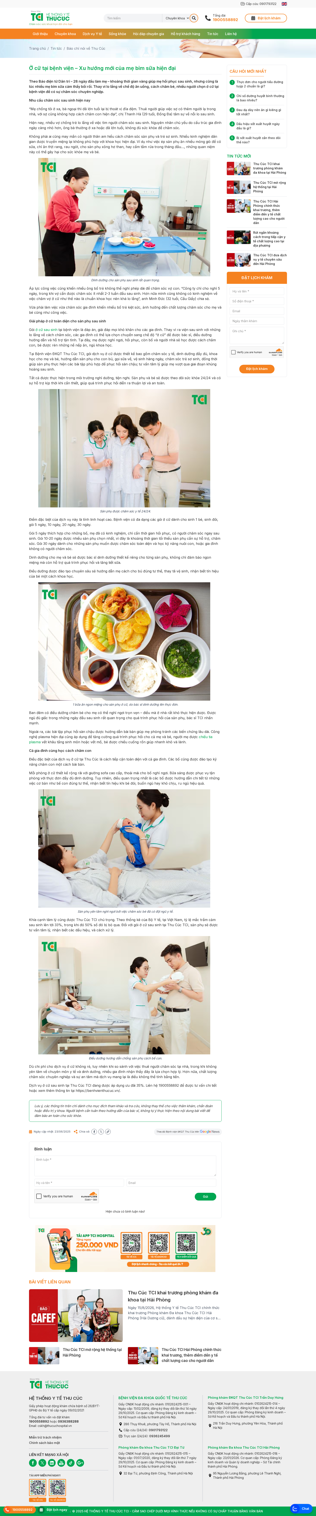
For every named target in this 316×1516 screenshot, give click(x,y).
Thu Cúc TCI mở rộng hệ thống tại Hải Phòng (269, 187)
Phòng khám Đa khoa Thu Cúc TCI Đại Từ (151, 1447)
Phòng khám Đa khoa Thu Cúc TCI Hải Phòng (244, 1447)
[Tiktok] (71, 1463)
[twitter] (101, 1131)
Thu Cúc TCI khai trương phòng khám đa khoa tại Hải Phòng (269, 168)
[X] (42, 1463)
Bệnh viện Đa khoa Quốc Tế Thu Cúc (152, 1398)
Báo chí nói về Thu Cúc (86, 48)
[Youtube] (61, 1463)
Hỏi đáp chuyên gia (148, 34)
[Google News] (80, 1463)
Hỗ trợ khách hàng (185, 34)
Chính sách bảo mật (44, 1443)
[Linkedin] (52, 1463)
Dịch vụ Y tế (92, 34)
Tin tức (212, 34)
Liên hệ (231, 34)
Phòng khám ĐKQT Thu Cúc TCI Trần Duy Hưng (245, 1397)
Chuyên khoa (65, 34)
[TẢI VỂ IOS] (37, 1487)
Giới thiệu (40, 34)
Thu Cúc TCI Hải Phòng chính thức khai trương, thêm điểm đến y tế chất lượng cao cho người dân (191, 1355)
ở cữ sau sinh (46, 330)
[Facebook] (33, 1463)
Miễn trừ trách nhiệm (45, 1437)
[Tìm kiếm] (194, 18)
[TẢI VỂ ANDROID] (57, 1487)
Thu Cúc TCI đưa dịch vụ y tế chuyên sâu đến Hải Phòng (270, 259)
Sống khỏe (117, 34)
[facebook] (94, 1131)
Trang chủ (37, 48)
